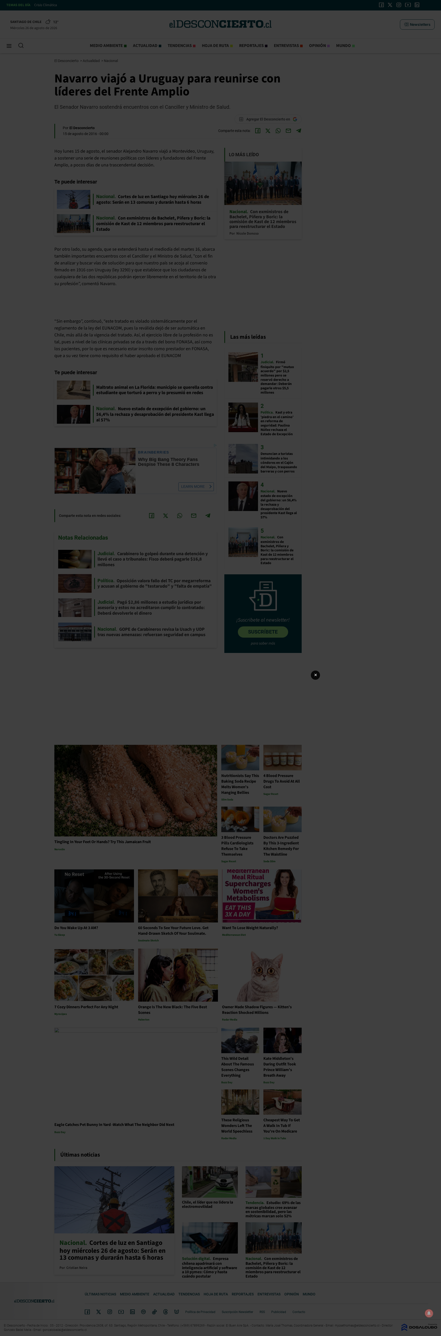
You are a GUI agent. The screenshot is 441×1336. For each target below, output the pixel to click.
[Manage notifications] (429, 1313)
